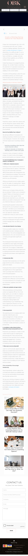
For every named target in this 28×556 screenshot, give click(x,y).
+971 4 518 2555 (5, 10)
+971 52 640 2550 (14, 10)
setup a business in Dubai (14, 50)
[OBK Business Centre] (14, 4)
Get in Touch (23, 10)
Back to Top (14, 542)
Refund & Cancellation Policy (14, 549)
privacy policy (19, 547)
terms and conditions (18, 545)
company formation (13, 387)
